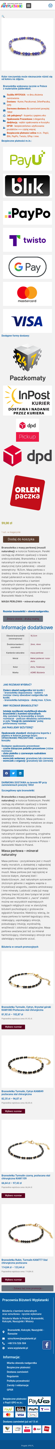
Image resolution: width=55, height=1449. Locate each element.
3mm (32, 644)
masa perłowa (36, 653)
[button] (28, 5)
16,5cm (33, 636)
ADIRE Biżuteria (37, 672)
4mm (38, 644)
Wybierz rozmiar (13, 1026)
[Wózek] (50, 5)
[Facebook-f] (46, 1345)
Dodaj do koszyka (21, 539)
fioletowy (40, 667)
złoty (32, 667)
